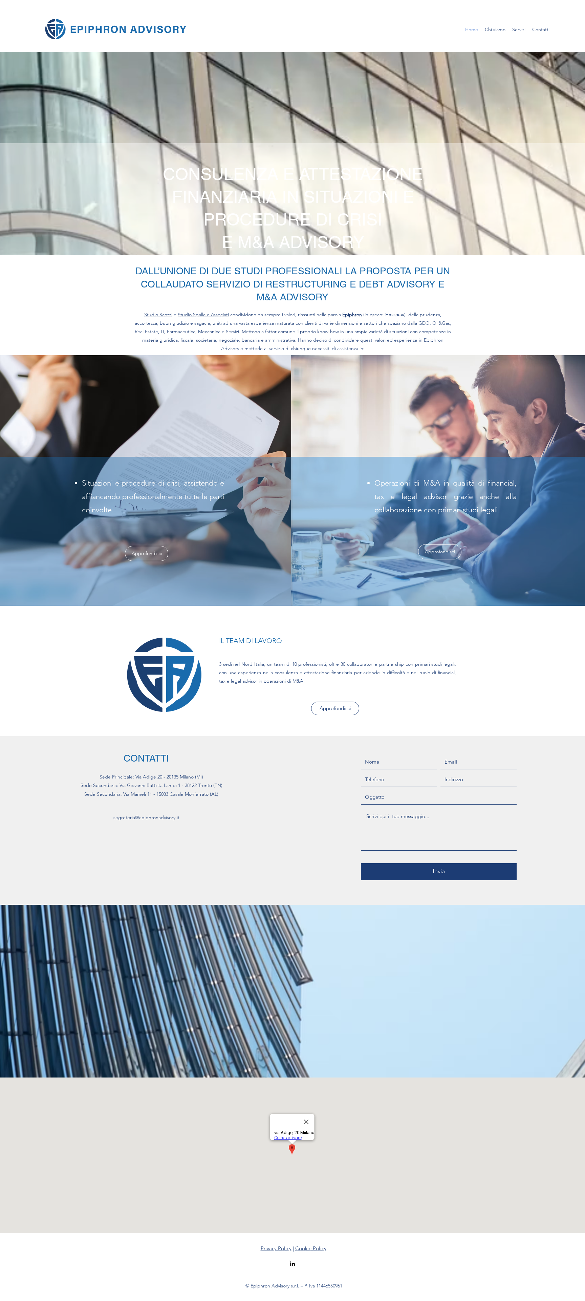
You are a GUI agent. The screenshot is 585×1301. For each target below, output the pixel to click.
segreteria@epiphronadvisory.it (146, 817)
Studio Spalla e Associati (203, 315)
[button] (519, 29)
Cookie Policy (310, 1248)
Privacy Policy (276, 1248)
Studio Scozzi (158, 315)
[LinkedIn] (292, 1263)
